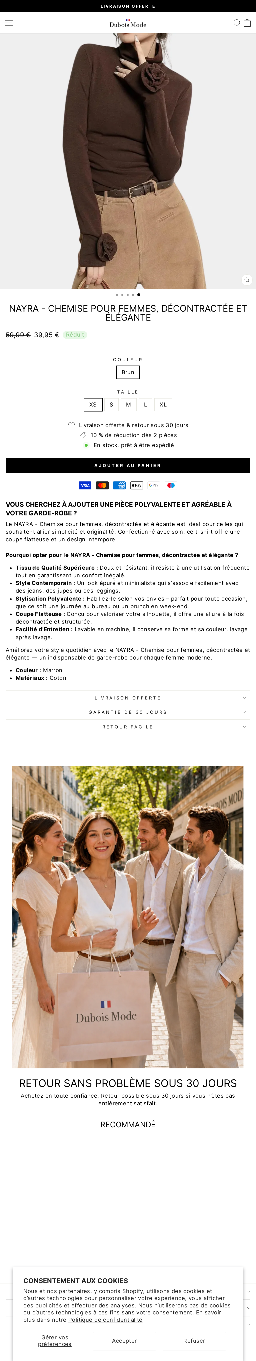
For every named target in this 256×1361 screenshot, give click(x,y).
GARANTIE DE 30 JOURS (128, 712)
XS (93, 404)
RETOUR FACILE (128, 726)
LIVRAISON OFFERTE (128, 697)
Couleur (128, 359)
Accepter (124, 1340)
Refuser (194, 1340)
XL (163, 404)
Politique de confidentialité (105, 1319)
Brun (128, 372)
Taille (128, 392)
